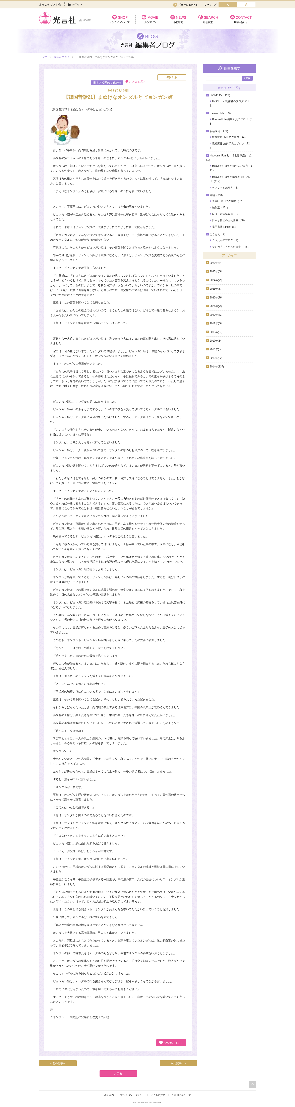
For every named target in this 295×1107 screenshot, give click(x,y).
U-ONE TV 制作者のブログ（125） (229, 103)
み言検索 (208, 19)
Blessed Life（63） (221, 113)
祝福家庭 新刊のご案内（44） (229, 137)
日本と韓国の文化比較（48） (229, 220)
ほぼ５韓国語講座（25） (226, 213)
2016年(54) (216, 349)
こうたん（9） (218, 234)
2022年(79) (216, 297)
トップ (43, 57)
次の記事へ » (178, 1063)
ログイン (77, 4)
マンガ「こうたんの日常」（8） (231, 246)
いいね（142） (173, 1042)
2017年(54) (216, 340)
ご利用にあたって (185, 5)
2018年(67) (216, 332)
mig (246, 4)
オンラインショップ (119, 19)
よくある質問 (158, 1095)
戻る (119, 1073)
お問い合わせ (240, 19)
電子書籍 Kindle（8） (224, 226)
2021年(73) (216, 306)
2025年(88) (216, 271)
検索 (247, 78)
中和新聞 (178, 19)
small (228, 4)
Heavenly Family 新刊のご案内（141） (231, 168)
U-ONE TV (149, 19)
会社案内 (109, 1095)
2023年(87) (216, 288)
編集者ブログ (61, 57)
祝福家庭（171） (220, 131)
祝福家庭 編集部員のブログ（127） (230, 145)
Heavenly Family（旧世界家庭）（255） (228, 157)
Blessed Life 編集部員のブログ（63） (231, 121)
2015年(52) (216, 357)
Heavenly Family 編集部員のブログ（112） (230, 179)
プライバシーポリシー (132, 1095)
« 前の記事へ (58, 1063)
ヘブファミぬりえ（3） (226, 187)
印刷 (174, 77)
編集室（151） (220, 207)
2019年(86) (216, 323)
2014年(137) (217, 366)
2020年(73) (216, 314)
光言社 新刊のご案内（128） (229, 201)
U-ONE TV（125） (221, 95)
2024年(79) (216, 280)
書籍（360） (217, 195)
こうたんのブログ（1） (226, 240)
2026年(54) (216, 262)
